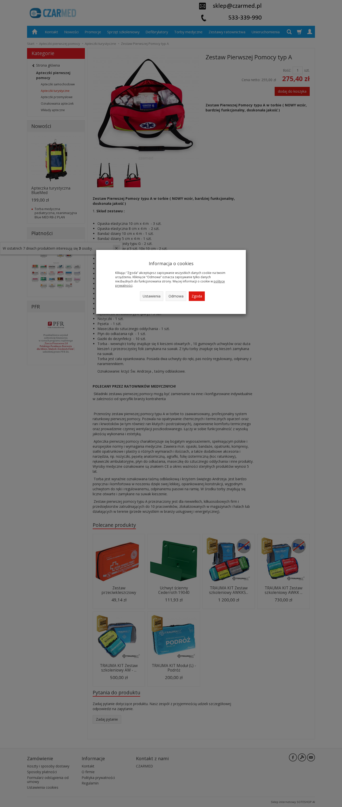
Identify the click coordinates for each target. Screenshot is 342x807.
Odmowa (176, 296)
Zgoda (197, 296)
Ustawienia (151, 296)
